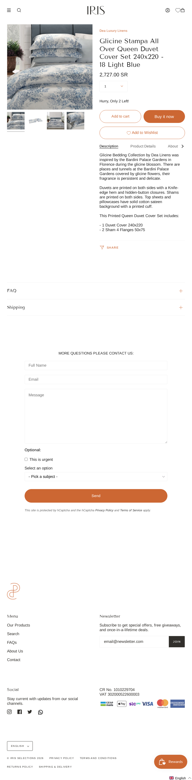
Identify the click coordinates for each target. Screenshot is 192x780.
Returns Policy (20, 766)
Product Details (143, 146)
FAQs (12, 642)
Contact (13, 660)
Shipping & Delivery (55, 766)
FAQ (11, 290)
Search (13, 634)
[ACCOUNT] (167, 10)
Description (109, 146)
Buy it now (164, 116)
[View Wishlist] (178, 10)
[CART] (182, 10)
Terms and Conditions (98, 758)
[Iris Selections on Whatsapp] (40, 712)
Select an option (38, 468)
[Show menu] (10, 10)
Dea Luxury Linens (113, 30)
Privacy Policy (104, 510)
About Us (15, 651)
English (18, 745)
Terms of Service (131, 510)
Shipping (16, 307)
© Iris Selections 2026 (25, 758)
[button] (180, 778)
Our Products (18, 625)
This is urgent (40, 459)
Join (177, 641)
